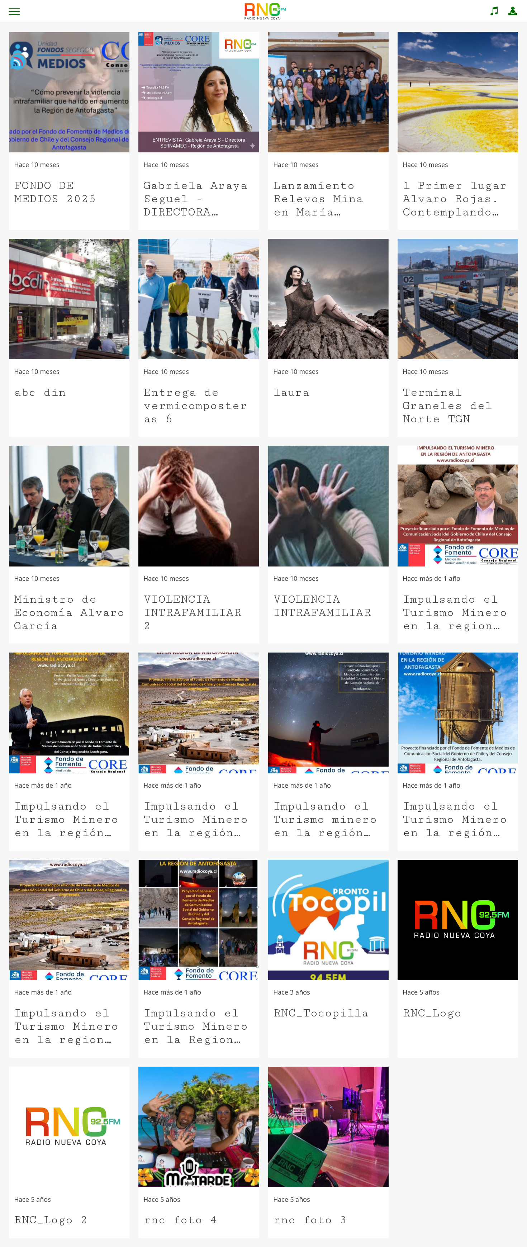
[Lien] (494, 11)
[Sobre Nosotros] (512, 11)
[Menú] (14, 11)
